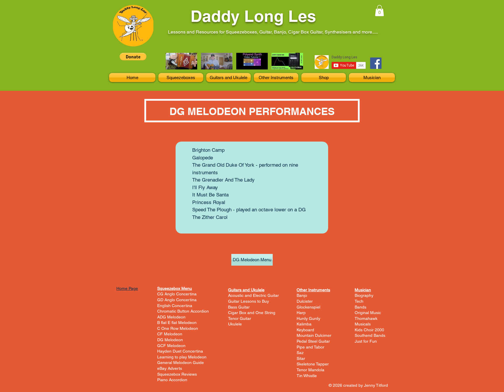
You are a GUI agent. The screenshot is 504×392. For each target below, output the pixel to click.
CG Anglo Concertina (177, 294)
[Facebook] (376, 63)
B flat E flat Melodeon (177, 322)
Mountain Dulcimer (314, 335)
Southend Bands (370, 335)
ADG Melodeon (171, 317)
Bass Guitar (239, 307)
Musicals (363, 324)
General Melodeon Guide (180, 362)
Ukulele (235, 324)
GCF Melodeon (171, 345)
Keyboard (305, 329)
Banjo (302, 295)
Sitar (301, 358)
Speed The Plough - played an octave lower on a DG (249, 209)
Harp (301, 312)
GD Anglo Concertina (177, 299)
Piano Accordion (172, 379)
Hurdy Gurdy (308, 318)
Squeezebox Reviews (177, 374)
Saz (300, 352)
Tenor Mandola (310, 369)
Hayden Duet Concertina (180, 351)
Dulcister (305, 301)
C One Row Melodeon (177, 328)
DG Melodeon (170, 339)
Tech (359, 301)
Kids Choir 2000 (369, 329)
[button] (379, 10)
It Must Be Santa (210, 195)
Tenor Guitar (239, 318)
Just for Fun (366, 341)
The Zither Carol (210, 217)
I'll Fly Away (205, 187)
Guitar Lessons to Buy (248, 301)
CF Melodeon (169, 334)
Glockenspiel (308, 307)
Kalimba (304, 324)
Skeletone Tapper (313, 364)
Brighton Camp (208, 150)
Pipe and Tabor (310, 347)
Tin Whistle (307, 375)
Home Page (127, 288)
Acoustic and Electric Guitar (253, 295)
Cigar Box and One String (251, 312)
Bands (360, 307)
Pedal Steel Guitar (313, 341)
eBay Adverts (169, 368)
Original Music (368, 312)
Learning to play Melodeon (181, 357)
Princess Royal (208, 202)
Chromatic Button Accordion (183, 311)
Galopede (202, 158)
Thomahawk (366, 318)
